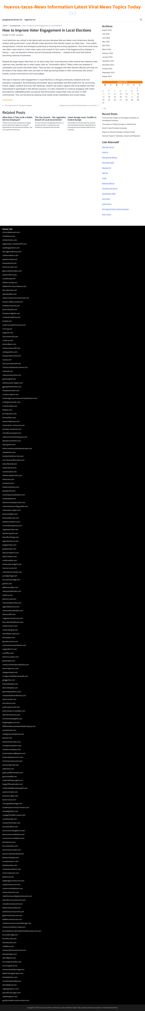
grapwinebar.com (9, 549)
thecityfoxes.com (9, 418)
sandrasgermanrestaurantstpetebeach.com (19, 398)
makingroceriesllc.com (11, 402)
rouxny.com (7, 360)
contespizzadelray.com (11, 317)
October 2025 (107, 69)
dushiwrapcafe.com (10, 533)
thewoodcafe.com (9, 263)
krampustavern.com (10, 861)
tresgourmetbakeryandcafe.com (15, 676)
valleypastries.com (9, 352)
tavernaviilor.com (9, 699)
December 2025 (108, 61)
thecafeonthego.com (10, 537)
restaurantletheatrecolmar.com (15, 367)
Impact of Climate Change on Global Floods (118, 132)
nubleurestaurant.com (11, 884)
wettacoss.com (8, 479)
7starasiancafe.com (10, 336)
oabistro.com (7, 595)
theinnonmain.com (9, 267)
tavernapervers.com (10, 668)
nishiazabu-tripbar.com (11, 510)
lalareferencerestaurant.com (14, 900)
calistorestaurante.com (11, 375)
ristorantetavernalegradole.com (15, 506)
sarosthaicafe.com (9, 819)
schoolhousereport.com (11, 433)
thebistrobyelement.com (12, 475)
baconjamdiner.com (10, 827)
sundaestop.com (8, 278)
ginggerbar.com (8, 680)
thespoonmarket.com (10, 390)
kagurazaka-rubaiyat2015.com (14, 244)
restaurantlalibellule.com (12, 888)
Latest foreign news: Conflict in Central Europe (82, 118)
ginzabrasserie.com (10, 641)
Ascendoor (97, 1008)
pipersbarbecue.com (10, 541)
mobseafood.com (9, 499)
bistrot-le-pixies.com (10, 657)
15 (132, 94)
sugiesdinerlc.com (9, 649)
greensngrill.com (9, 379)
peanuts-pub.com (9, 599)
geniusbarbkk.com (9, 776)
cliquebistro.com (8, 452)
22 (132, 97)
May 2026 (106, 42)
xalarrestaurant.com (10, 892)
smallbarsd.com (8, 236)
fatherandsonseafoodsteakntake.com (17, 448)
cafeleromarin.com (10, 626)
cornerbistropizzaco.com (12, 526)
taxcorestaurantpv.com (11, 850)
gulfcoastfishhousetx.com (12, 773)
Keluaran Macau (108, 183)
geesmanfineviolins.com (12, 271)
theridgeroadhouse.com (11, 252)
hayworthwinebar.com (11, 823)
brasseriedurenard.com (11, 356)
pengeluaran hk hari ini (12, 20)
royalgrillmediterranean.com (13, 815)
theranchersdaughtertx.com (13, 831)
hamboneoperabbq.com (11, 981)
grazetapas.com (8, 661)
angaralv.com (7, 333)
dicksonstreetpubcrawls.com (13, 502)
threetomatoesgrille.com (12, 719)
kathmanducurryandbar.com (13, 711)
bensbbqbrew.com (9, 985)
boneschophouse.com (11, 421)
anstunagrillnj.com (9, 966)
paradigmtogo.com (9, 576)
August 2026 (107, 30)
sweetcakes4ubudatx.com (12, 610)
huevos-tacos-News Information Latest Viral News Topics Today (72, 7)
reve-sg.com (7, 329)
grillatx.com (7, 583)
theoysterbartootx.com (11, 742)
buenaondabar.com (10, 514)
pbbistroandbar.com (10, 587)
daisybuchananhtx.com (11, 441)
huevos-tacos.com (9, 568)
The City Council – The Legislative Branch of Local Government (50, 118)
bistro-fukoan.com (9, 556)
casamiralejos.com (9, 406)
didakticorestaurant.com (12, 919)
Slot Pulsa (106, 199)
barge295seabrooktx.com (12, 784)
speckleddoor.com (9, 294)
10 (103, 94)
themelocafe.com (9, 942)
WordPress (114, 1008)
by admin (19, 35)
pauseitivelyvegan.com (11, 993)
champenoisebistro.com (11, 746)
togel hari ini (30, 20)
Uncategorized (7, 100)
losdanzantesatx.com (10, 487)
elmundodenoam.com (11, 232)
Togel (104, 178)
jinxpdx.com (7, 321)
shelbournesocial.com (11, 306)
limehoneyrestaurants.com (13, 912)
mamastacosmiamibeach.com (14, 645)
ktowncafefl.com (9, 614)
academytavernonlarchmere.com (15, 807)
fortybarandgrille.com (11, 313)
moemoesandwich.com (11, 869)
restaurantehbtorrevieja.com (13, 927)
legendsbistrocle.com (10, 607)
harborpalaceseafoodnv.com (13, 495)
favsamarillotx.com (10, 846)
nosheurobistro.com (10, 255)
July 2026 (106, 34)
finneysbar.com (8, 637)
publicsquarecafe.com (11, 707)
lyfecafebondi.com (9, 464)
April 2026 (106, 45)
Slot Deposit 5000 (108, 194)
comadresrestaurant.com (12, 904)
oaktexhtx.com (8, 769)
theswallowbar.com (10, 684)
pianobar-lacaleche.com (11, 429)
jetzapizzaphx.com (9, 954)
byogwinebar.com (9, 545)
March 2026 (106, 49)
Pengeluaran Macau (109, 158)
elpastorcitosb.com (9, 259)
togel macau (106, 204)
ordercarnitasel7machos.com (14, 325)
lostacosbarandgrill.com (12, 564)
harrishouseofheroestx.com (13, 460)
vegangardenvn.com (10, 989)
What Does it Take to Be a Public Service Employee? (17, 118)
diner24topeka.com (10, 688)
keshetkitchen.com (9, 977)
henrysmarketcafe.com (11, 363)
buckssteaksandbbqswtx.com (13, 753)
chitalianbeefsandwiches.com (14, 695)
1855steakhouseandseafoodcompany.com (19, 726)
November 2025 (108, 65)
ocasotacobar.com (9, 472)
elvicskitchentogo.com (11, 580)
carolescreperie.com (10, 394)
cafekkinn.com (8, 946)
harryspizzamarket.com (11, 962)
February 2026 (107, 53)
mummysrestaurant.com (12, 761)
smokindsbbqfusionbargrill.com (14, 788)
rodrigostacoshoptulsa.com (13, 734)
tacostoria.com (8, 483)
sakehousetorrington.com (12, 383)
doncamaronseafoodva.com (13, 834)
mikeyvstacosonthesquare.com (14, 437)
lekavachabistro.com (10, 553)
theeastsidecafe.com (10, 765)
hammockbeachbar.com (11, 603)
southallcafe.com (9, 730)
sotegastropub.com (10, 672)
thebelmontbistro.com (11, 522)
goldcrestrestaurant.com (12, 915)
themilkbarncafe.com (10, 634)
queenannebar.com (10, 792)
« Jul (104, 108)
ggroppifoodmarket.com (11, 387)
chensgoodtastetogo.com (12, 803)
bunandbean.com (9, 344)
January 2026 (107, 57)
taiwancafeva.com (9, 275)
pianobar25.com (8, 491)
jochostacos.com (8, 842)
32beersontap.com (9, 282)
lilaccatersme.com (9, 290)
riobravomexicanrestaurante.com (15, 298)
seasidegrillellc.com (10, 811)
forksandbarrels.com (10, 518)
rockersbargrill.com (10, 630)
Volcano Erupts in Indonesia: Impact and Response (121, 136)
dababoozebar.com (9, 865)
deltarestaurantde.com (11, 908)
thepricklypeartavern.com (12, 757)
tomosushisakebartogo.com (13, 969)
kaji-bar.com (7, 738)
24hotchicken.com (9, 240)
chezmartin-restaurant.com (13, 425)
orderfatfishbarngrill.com (12, 780)
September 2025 (108, 73)
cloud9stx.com (8, 653)
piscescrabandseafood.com (13, 854)
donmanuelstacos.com (11, 715)
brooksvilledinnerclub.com (12, 456)
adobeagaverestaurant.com (13, 881)
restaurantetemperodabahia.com (15, 665)
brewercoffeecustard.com (12, 302)
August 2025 (107, 76)
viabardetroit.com (9, 468)
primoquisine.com (9, 414)
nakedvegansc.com (10, 996)
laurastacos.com (8, 703)
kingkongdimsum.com (11, 722)
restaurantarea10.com (11, 348)
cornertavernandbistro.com (13, 838)
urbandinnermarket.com (12, 572)
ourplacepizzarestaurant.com (14, 950)
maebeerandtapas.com (11, 749)
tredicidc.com (7, 371)
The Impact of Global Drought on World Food (119, 124)
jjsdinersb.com (8, 877)
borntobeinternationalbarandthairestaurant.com (21, 931)
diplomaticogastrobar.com (12, 973)
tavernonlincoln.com (10, 873)
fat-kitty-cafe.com (9, 939)
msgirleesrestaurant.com (12, 618)
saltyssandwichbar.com (11, 591)
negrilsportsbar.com (10, 529)
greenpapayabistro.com (11, 691)
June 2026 (106, 38)
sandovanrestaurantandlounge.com (16, 923)
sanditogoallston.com (10, 248)
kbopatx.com (7, 410)
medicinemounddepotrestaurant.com (17, 896)
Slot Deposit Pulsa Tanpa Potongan (115, 209)
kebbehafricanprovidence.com (14, 286)
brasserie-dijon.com (10, 796)
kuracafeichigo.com (10, 935)
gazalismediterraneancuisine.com (15, 1000)
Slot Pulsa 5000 (108, 163)
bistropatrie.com (8, 444)
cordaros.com (7, 340)
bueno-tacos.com (9, 800)
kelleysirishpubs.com (10, 857)
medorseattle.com (9, 560)
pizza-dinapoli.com (9, 309)
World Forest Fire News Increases (114, 128)
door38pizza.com (9, 958)
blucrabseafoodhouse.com (12, 622)
